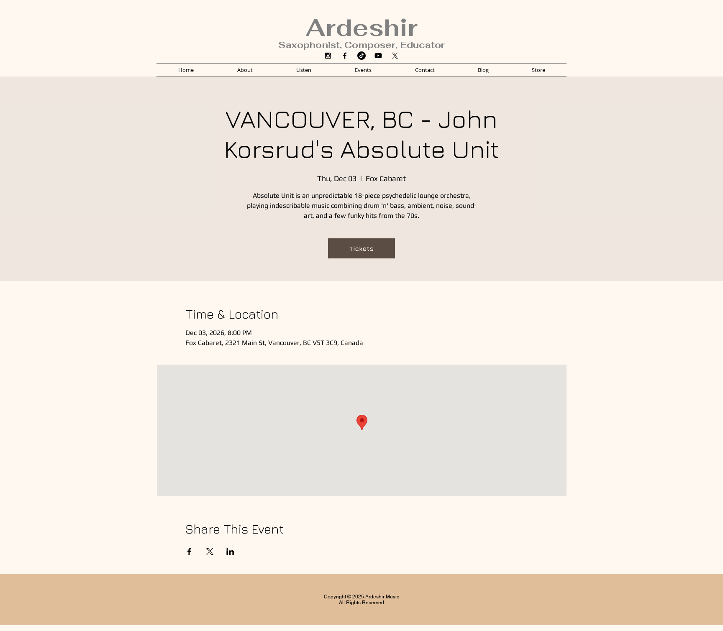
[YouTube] (378, 55)
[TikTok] (361, 55)
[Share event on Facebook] (189, 551)
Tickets (361, 248)
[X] (395, 55)
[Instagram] (328, 55)
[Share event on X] (210, 551)
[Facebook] (345, 55)
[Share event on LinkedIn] (230, 551)
